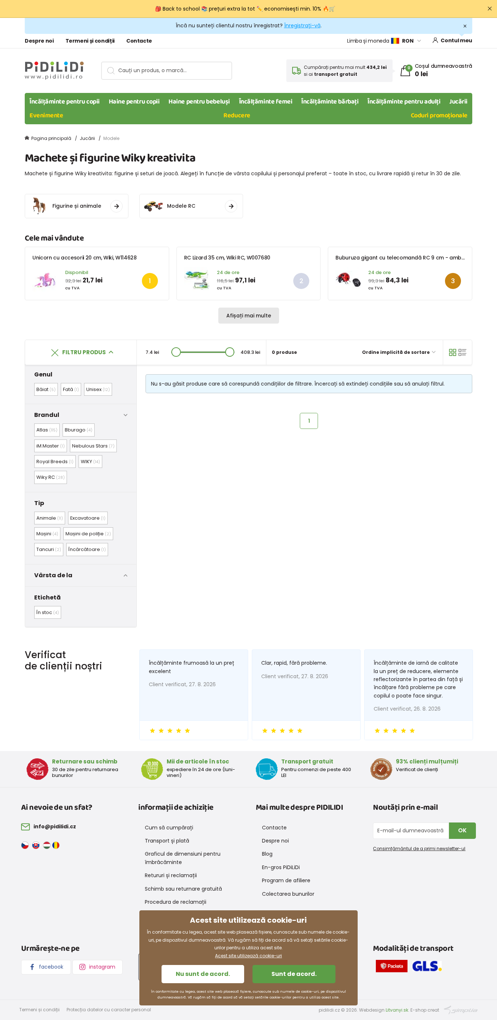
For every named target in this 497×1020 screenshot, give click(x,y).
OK (462, 830)
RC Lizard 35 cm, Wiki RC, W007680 (227, 257)
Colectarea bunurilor (288, 894)
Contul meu (456, 40)
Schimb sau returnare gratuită (183, 888)
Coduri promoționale (439, 115)
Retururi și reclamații (171, 875)
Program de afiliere (286, 880)
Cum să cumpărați (169, 827)
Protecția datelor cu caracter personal (109, 1010)
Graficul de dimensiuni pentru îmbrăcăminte (182, 857)
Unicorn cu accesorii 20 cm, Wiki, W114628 (84, 257)
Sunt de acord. (294, 974)
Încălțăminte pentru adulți (403, 102)
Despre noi (39, 40)
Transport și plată (167, 840)
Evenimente (46, 115)
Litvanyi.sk (397, 1010)
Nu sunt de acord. (203, 974)
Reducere (236, 115)
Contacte (139, 40)
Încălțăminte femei (266, 102)
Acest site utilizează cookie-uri (248, 956)
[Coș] (453, 352)
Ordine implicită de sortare (396, 352)
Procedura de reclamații (175, 902)
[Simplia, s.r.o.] (461, 1010)
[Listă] (462, 352)
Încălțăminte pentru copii (64, 102)
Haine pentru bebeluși (199, 102)
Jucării (458, 102)
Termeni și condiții (90, 40)
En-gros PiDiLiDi (281, 867)
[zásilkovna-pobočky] (393, 967)
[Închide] (489, 8)
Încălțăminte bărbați (329, 102)
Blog (267, 853)
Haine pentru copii (134, 102)
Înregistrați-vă (302, 25)
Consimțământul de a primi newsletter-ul (419, 848)
